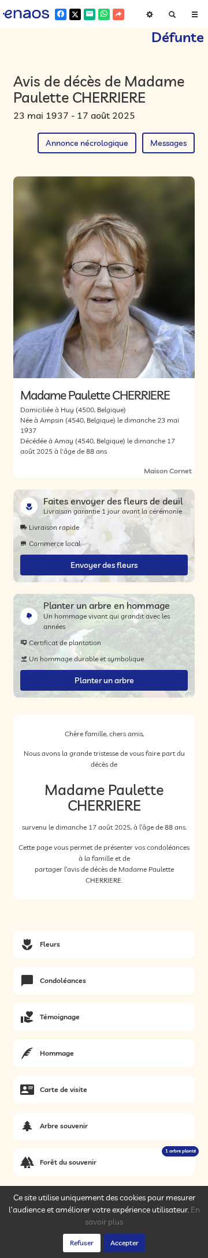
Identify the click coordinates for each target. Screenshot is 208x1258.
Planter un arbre (104, 680)
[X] (75, 14)
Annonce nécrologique (87, 143)
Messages (168, 143)
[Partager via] (118, 14)
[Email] (89, 14)
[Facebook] (60, 14)
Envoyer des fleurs (104, 565)
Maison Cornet (168, 470)
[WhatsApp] (104, 14)
